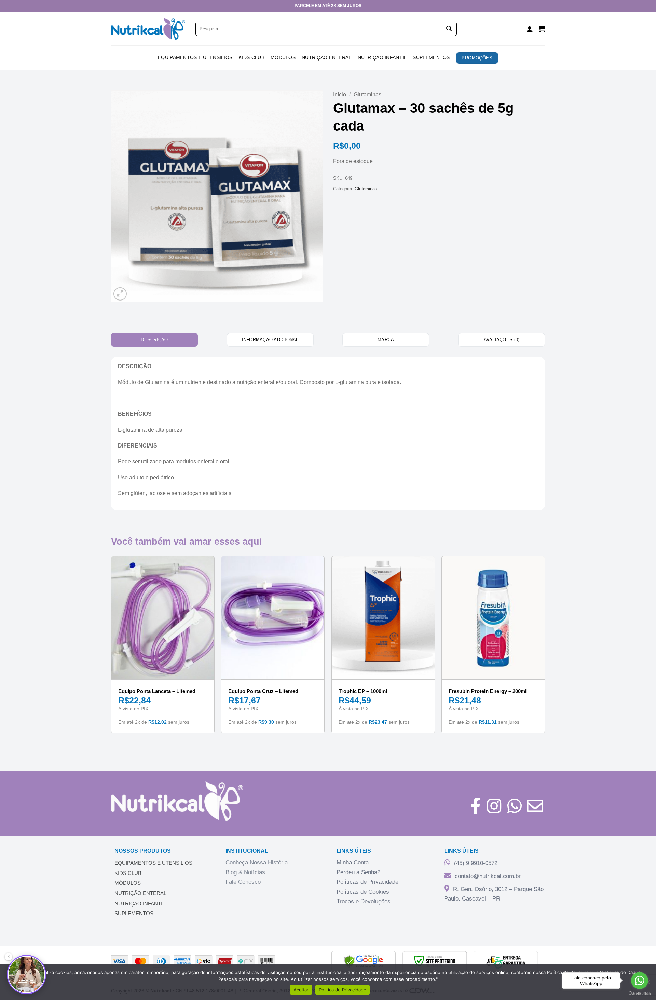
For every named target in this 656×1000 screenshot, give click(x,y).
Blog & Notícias (245, 872)
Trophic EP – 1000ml (363, 691)
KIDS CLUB (251, 57)
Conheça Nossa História (257, 862)
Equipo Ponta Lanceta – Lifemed (156, 691)
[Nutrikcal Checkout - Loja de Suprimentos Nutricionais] (148, 28)
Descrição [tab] (154, 339)
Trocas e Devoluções (364, 901)
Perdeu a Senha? (358, 872)
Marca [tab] (386, 339)
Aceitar (301, 989)
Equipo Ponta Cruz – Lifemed (263, 691)
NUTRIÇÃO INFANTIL (139, 903)
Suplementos (431, 57)
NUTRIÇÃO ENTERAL (140, 893)
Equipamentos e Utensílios (195, 57)
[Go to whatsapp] (639, 980)
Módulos (283, 57)
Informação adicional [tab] (270, 339)
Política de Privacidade (342, 989)
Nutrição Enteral (327, 57)
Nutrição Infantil (382, 57)
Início (339, 94)
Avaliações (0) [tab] (502, 339)
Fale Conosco (243, 882)
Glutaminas (367, 94)
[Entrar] (529, 28)
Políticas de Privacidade (367, 882)
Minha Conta (353, 862)
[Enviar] (449, 29)
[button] (541, 28)
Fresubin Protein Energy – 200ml (488, 691)
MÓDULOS (127, 883)
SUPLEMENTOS (133, 913)
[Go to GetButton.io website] (640, 993)
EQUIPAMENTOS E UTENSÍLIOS (153, 863)
